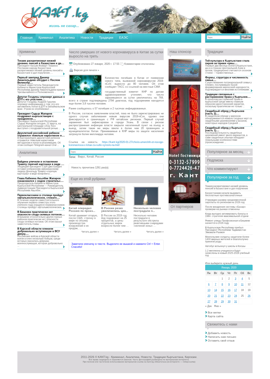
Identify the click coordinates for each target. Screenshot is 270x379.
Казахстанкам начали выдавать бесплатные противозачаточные (223, 194)
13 (209, 290)
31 (235, 301)
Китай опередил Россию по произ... (82, 209)
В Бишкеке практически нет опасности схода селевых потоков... (40, 213)
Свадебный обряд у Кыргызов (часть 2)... (224, 112)
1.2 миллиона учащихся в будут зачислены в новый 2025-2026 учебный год (227, 253)
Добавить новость (219, 333)
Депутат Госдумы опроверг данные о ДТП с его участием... (41, 98)
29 (222, 301)
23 (229, 295)
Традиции (106, 37)
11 (242, 284)
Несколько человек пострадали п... (147, 209)
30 (229, 301)
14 (215, 290)
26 (249, 295)
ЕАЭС (123, 37)
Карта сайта (215, 316)
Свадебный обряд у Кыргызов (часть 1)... (224, 129)
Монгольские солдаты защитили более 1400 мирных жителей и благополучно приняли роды (227, 239)
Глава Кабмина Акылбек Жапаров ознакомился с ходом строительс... (40, 179)
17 (235, 290)
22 (222, 295)
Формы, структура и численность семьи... (226, 79)
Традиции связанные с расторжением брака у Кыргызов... (227, 95)
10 (235, 284)
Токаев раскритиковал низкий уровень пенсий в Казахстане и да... (40, 62)
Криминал (46, 37)
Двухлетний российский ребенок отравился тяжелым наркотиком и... (40, 134)
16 (229, 290)
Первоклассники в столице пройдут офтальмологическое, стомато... (40, 196)
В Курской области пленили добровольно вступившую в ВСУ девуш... (38, 231)
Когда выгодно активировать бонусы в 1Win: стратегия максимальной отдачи (226, 215)
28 (215, 301)
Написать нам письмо (222, 336)
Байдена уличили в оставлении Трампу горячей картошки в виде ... (40, 163)
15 (222, 290)
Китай (90, 156)
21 (215, 295)
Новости (87, 37)
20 (209, 295)
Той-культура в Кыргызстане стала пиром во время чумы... (227, 62)
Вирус (81, 156)
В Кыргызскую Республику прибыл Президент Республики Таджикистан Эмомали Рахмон (225, 230)
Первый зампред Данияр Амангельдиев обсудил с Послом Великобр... (38, 80)
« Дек (208, 306)
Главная (26, 37)
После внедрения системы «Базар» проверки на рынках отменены (225, 208)
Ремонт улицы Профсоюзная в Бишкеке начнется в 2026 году (227, 221)
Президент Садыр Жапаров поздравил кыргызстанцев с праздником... (35, 116)
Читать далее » (90, 231)
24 (235, 295)
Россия (99, 156)
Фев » (217, 306)
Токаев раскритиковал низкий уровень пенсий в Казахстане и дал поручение (226, 187)
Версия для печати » (86, 70)
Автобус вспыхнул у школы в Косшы (225, 246)
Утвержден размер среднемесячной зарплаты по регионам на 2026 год (225, 201)
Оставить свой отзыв (221, 340)
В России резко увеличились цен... (114, 209)
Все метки (214, 312)
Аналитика (67, 37)
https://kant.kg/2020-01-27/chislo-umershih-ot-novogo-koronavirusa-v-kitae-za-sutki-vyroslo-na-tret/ (116, 143)
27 (209, 301)
